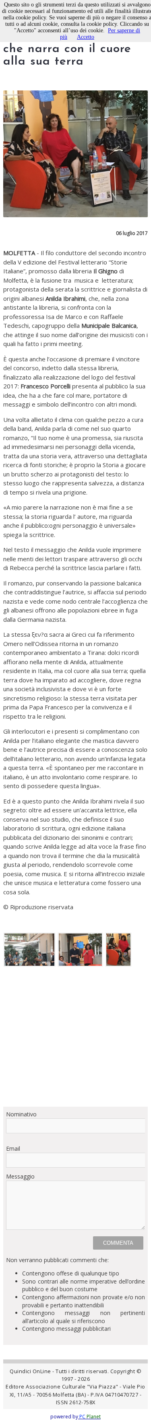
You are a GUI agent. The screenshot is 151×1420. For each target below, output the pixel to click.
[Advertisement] (75, 1039)
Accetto (85, 37)
